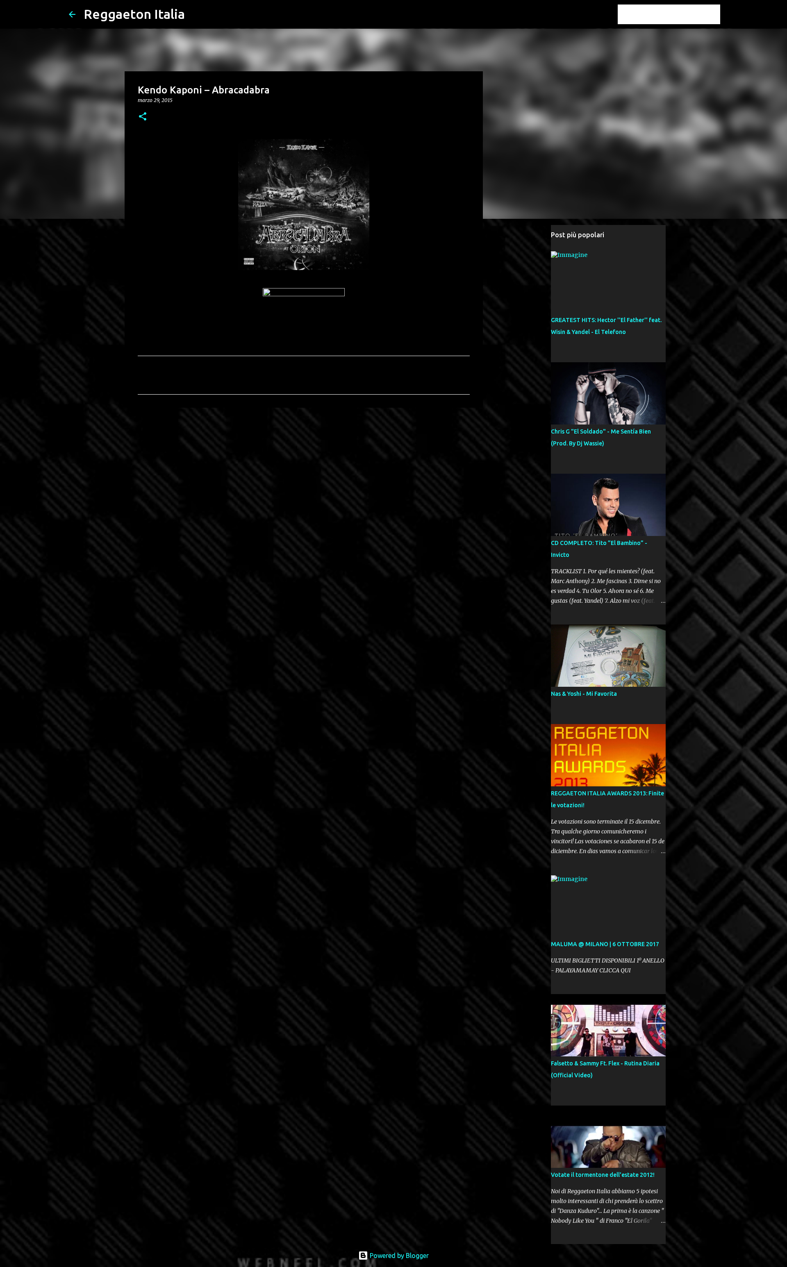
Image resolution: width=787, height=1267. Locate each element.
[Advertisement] (303, 477)
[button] (143, 117)
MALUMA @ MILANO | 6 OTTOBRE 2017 (605, 944)
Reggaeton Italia (134, 14)
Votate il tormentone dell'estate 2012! (603, 1175)
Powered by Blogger (398, 1255)
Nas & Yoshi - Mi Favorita (584, 693)
